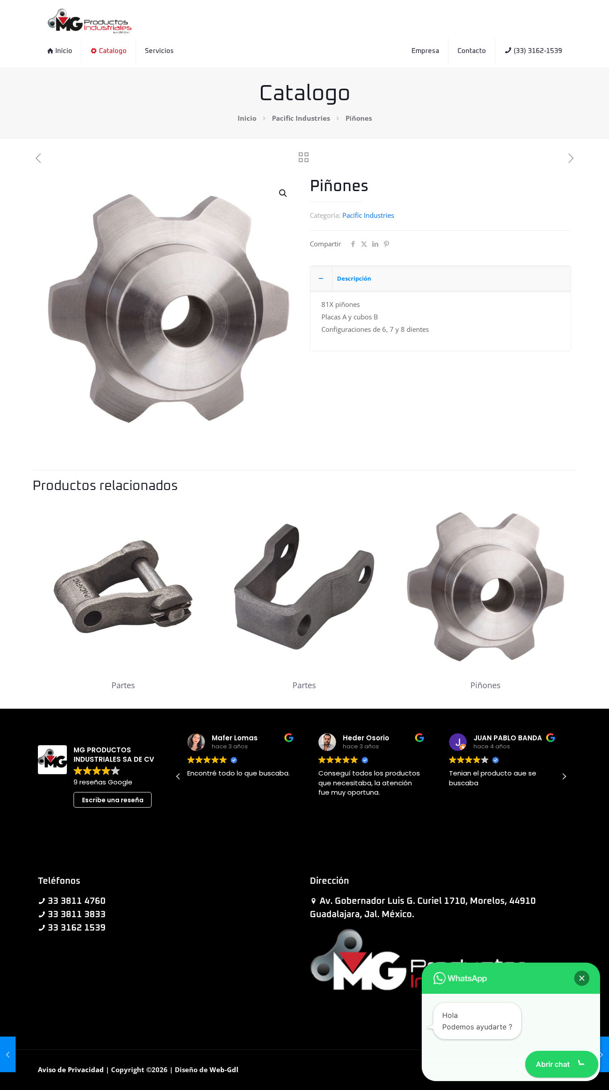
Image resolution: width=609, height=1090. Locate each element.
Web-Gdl (224, 1069)
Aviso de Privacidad (71, 1069)
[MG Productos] (89, 20)
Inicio (247, 118)
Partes (123, 685)
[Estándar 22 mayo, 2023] (601, 1054)
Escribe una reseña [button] (113, 800)
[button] (283, 193)
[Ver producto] (196, 514)
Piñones (485, 685)
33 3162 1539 (77, 927)
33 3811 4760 (77, 901)
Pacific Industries (301, 118)
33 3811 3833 (77, 914)
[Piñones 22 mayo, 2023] (8, 1054)
